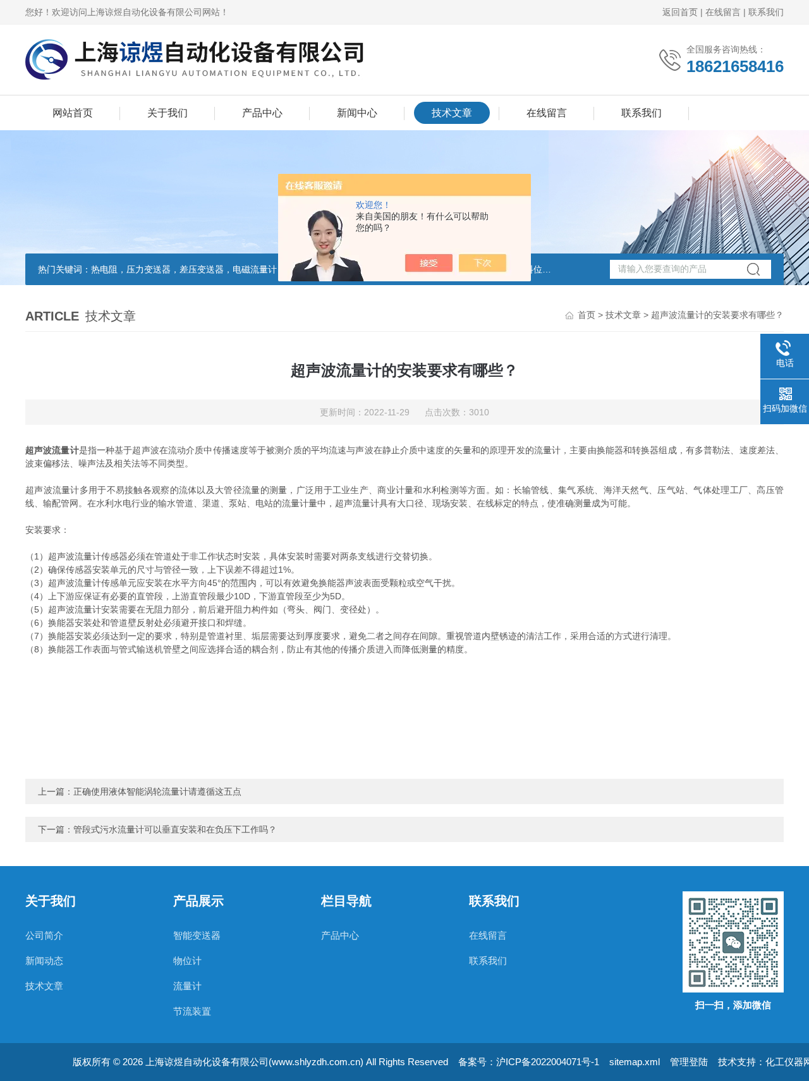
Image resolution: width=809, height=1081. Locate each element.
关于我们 (167, 112)
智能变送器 (197, 935)
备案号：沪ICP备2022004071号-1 (528, 1061)
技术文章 (452, 112)
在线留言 (723, 12)
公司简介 (44, 935)
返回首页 (680, 12)
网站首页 (72, 112)
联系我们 (766, 12)
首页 (586, 315)
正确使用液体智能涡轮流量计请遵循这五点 (157, 791)
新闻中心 (357, 112)
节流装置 (192, 1011)
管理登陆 (689, 1061)
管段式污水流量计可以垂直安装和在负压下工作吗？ (175, 829)
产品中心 (262, 112)
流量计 (187, 985)
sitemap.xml (634, 1061)
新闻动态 (44, 960)
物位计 (187, 960)
